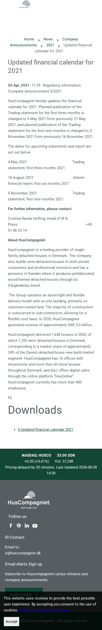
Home (29, 39)
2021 (50, 45)
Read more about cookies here (44, 610)
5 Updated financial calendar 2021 (45, 429)
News (48, 39)
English (61, 12)
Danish (75, 12)
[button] (92, 10)
